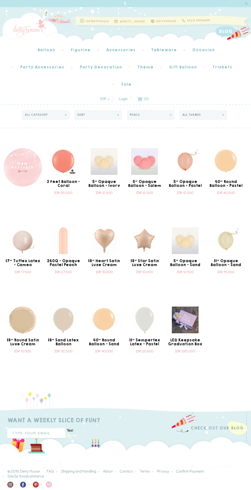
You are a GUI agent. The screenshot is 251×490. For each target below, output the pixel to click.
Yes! (70, 430)
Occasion (203, 50)
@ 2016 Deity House (23, 471)
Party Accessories (42, 67)
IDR (103, 99)
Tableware (164, 50)
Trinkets (222, 67)
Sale (126, 84)
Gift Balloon (183, 67)
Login (123, 99)
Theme (145, 67)
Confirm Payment (190, 471)
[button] (46, 115)
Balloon (46, 50)
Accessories (121, 50)
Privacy (163, 471)
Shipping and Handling (78, 471)
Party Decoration (101, 67)
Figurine (80, 50)
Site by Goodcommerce (25, 476)
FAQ (50, 471)
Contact (126, 471)
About (108, 471)
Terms (145, 471)
